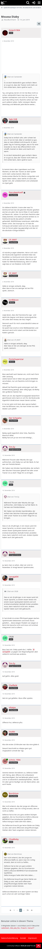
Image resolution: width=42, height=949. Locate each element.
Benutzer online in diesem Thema (17, 921)
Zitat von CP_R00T (13, 340)
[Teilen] (39, 24)
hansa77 (31, 928)
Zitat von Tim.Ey (13, 497)
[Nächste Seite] (32, 910)
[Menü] (39, 3)
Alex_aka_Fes (15, 928)
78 (27, 910)
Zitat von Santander (14, 77)
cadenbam (5, 928)
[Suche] (28, 3)
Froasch (24, 928)
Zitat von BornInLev (14, 854)
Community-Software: (21, 946)
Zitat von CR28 (12, 591)
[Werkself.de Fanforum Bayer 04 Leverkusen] (4, 3)
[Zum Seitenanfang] (38, 946)
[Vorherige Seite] (11, 910)
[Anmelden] (33, 3)
